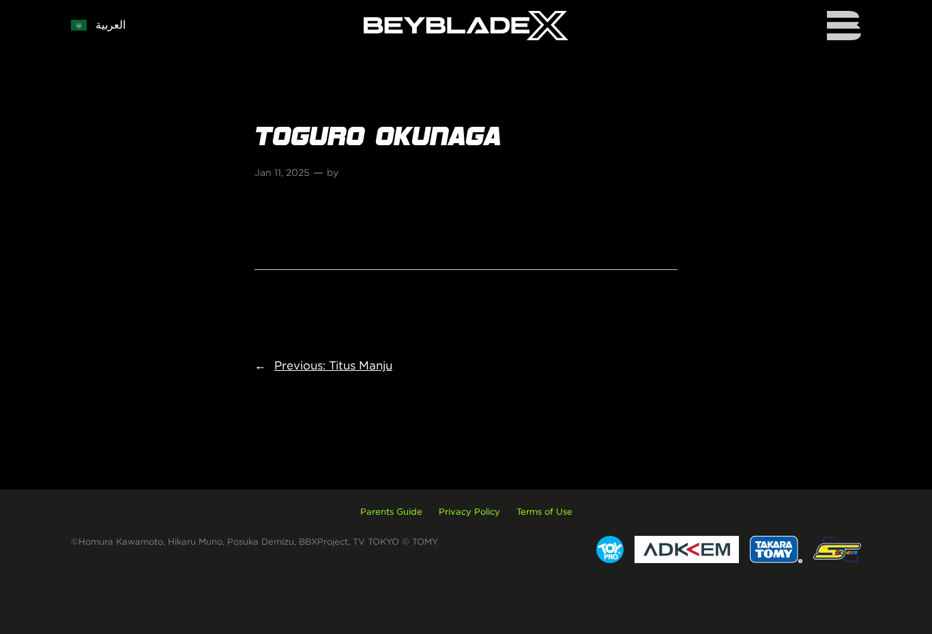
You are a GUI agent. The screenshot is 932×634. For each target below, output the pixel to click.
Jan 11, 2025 (282, 173)
